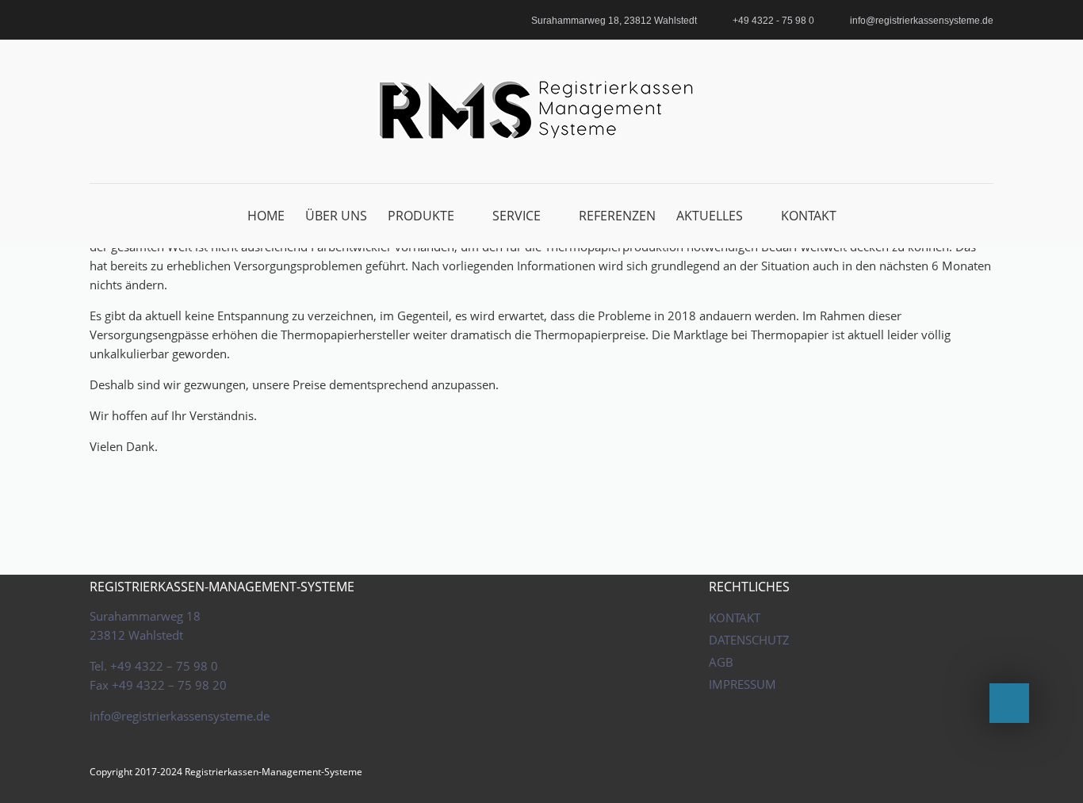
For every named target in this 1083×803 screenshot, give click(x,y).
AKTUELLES (709, 215)
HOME (266, 215)
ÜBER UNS (336, 215)
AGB (721, 662)
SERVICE (516, 215)
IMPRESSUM (742, 684)
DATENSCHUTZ (749, 640)
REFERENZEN (617, 215)
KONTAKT (808, 215)
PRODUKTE (421, 215)
